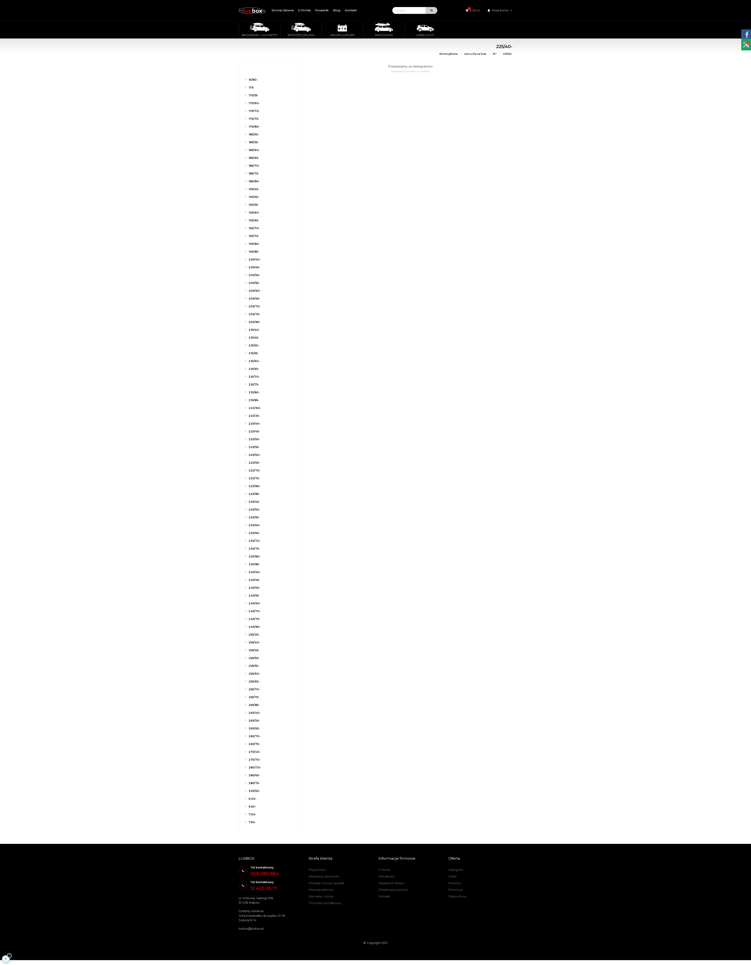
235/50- (254, 509)
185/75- (254, 173)
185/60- (254, 150)
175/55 (253, 95)
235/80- (255, 556)
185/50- (254, 134)
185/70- (254, 165)
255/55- (254, 666)
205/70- (255, 306)
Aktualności (386, 876)
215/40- (254, 330)
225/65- (254, 462)
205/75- (254, 314)
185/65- (254, 158)
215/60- (254, 361)
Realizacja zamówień (324, 876)
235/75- (254, 548)
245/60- (255, 603)
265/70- (255, 736)
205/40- (255, 259)
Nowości (454, 883)
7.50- (252, 822)
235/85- (254, 564)
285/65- (254, 775)
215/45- (254, 337)
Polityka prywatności (393, 890)
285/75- (254, 783)
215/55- (254, 353)
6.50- (252, 806)
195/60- (254, 212)
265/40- (255, 713)
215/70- (254, 376)
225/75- (254, 478)
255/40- (254, 642)
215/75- (254, 384)
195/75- (254, 236)
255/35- (254, 634)
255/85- (254, 705)
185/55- (254, 142)
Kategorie (455, 870)
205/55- (254, 283)
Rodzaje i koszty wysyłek (326, 883)
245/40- (255, 572)
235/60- (255, 525)
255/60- (254, 673)
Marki (452, 876)
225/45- (254, 431)
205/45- (254, 267)
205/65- (254, 298)
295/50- (254, 791)
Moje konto (317, 870)
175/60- (254, 103)
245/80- (255, 627)
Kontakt (384, 896)
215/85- (254, 400)
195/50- (254, 197)
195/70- (254, 228)
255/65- (254, 681)
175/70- (254, 111)
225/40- (255, 423)
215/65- (254, 369)
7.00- (252, 814)
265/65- (254, 728)
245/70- (255, 611)
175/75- (254, 119)
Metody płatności (321, 890)
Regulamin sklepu (391, 883)
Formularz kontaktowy (325, 903)
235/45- (254, 502)
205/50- (254, 275)
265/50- (254, 720)
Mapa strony (457, 896)
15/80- (253, 79)
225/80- (255, 486)
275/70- (255, 759)
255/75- (254, 697)
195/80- (254, 244)
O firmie (384, 870)
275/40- (255, 752)
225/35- (254, 416)
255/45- (254, 650)
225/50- (254, 439)
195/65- (254, 220)
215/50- (254, 345)
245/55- (254, 595)
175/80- (254, 126)
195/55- (254, 205)
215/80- (254, 392)
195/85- (254, 251)
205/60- (255, 290)
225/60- (255, 455)
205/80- (255, 322)
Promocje (455, 890)
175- (251, 87)
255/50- (254, 658)
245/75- (254, 619)
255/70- (254, 689)
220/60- (255, 408)
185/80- (254, 181)
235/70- (255, 541)
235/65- (254, 533)
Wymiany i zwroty (321, 896)
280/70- (255, 767)
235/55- (254, 517)
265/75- (254, 744)
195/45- (254, 189)
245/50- (254, 587)
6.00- (253, 798)
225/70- (255, 470)
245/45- (254, 580)
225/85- (254, 494)
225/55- (254, 447)
